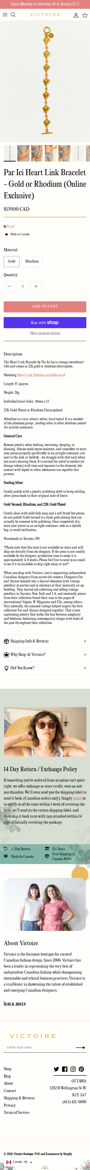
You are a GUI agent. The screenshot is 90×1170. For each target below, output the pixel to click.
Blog (7, 1076)
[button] (19, 1162)
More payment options (45, 333)
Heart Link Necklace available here (40, 375)
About (8, 1083)
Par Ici (11, 226)
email (77, 798)
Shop (8, 1069)
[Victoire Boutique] (45, 14)
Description (13, 354)
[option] (45, 81)
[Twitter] (56, 1069)
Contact (10, 1091)
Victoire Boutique (23, 1154)
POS (37, 1154)
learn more (15, 1004)
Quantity (11, 275)
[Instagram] (73, 1069)
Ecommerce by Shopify (59, 1154)
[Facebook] (64, 1069)
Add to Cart (45, 307)
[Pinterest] (81, 1069)
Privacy (10, 1105)
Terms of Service (16, 1113)
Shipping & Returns (19, 1098)
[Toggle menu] (5, 14)
